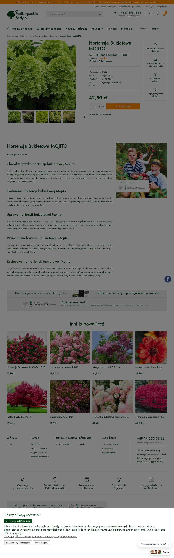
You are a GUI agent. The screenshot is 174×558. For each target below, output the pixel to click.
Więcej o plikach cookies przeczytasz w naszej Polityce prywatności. (40, 536)
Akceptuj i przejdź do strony (18, 521)
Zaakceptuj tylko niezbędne (18, 543)
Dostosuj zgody (41, 543)
